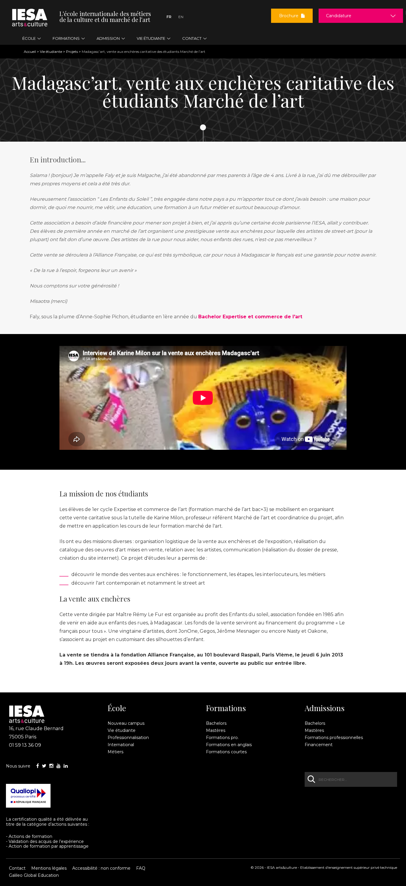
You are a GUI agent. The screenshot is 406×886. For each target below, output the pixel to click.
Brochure (289, 15)
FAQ (140, 868)
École (117, 708)
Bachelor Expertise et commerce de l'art (250, 316)
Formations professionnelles (334, 737)
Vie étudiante (51, 51)
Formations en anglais (229, 744)
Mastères (215, 730)
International (121, 744)
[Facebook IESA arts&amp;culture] (37, 766)
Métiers (115, 751)
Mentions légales (49, 868)
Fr (168, 17)
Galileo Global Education (34, 875)
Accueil (30, 51)
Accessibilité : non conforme (101, 868)
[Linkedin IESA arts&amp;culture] (66, 766)
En (180, 17)
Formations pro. (222, 737)
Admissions (324, 708)
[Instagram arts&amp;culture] (51, 766)
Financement (319, 744)
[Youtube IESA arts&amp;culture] (58, 766)
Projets (72, 51)
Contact (17, 868)
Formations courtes (226, 751)
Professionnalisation (128, 737)
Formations (226, 708)
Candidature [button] (338, 15)
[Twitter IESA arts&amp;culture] (44, 766)
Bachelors (216, 723)
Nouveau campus (126, 723)
